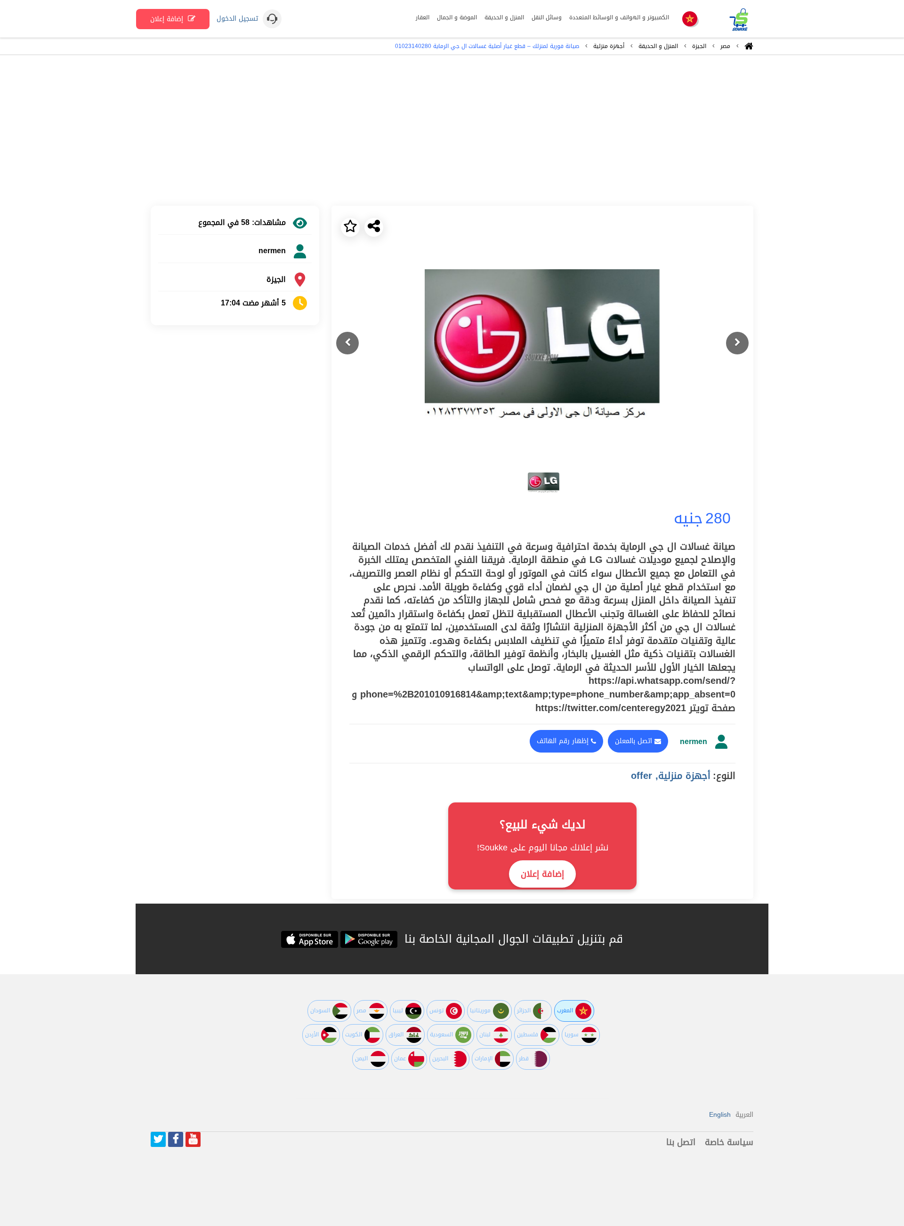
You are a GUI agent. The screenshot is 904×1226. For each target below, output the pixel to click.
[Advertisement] (452, 130)
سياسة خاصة (729, 1142)
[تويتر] (158, 1139)
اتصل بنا (680, 1142)
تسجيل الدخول (237, 19)
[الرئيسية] (748, 48)
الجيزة (699, 46)
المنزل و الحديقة (658, 46)
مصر (725, 46)
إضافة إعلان (168, 19)
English (720, 1114)
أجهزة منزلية (608, 46)
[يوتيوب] (193, 1139)
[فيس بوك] (175, 1139)
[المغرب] (689, 19)
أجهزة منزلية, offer (670, 776)
